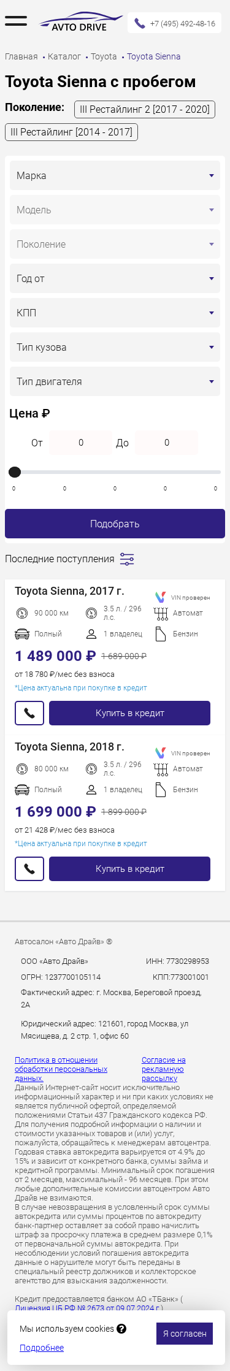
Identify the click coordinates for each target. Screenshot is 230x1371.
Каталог (65, 56)
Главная (22, 56)
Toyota (105, 56)
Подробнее (42, 1348)
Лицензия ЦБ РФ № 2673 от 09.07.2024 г (88, 1308)
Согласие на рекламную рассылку (164, 1069)
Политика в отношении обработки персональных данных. (61, 1069)
